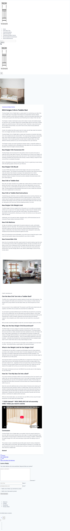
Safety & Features (7, 33)
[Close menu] (0, 520)
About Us (5, 502)
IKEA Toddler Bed (4, 456)
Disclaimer (5, 505)
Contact (5, 503)
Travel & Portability (7, 32)
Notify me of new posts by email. (9, 491)
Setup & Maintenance (8, 38)
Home (4, 29)
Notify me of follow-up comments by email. (12, 488)
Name (24, 483)
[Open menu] (1, 73)
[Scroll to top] (1, 518)
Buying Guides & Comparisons (10, 36)
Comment (32, 480)
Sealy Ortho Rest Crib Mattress (7, 459)
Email (24, 486)
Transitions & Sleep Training (9, 35)
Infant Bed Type (6, 30)
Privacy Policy (6, 506)
